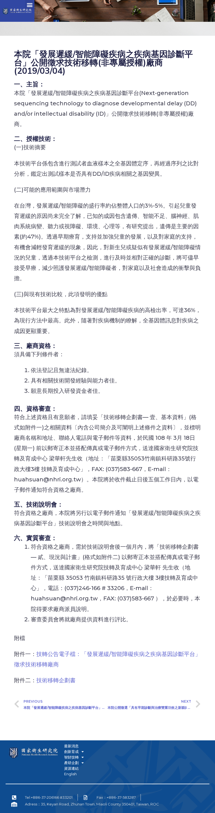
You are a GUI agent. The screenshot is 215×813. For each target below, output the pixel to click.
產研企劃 (71, 762)
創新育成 (71, 751)
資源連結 (71, 768)
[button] (29, 4)
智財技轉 (71, 757)
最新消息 (71, 746)
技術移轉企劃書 (56, 680)
